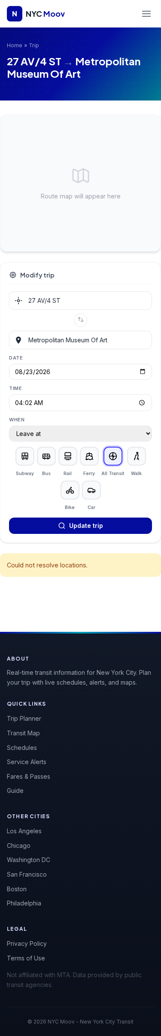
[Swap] (80, 320)
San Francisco (27, 874)
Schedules (22, 747)
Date (16, 358)
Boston (17, 889)
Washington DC (28, 859)
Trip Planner (24, 718)
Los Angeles (24, 831)
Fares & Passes (28, 776)
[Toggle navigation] (146, 14)
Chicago (18, 845)
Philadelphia (24, 903)
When (16, 420)
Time (15, 388)
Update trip (86, 525)
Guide (15, 790)
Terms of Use (26, 958)
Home (14, 45)
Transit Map (23, 733)
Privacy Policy (27, 943)
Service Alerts (26, 761)
